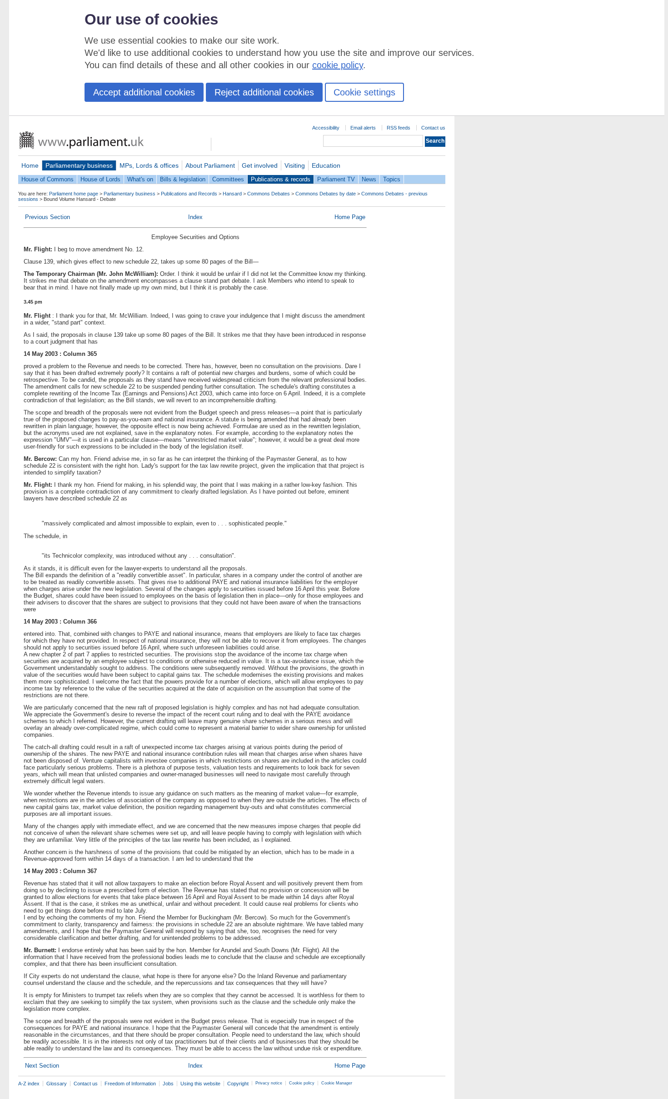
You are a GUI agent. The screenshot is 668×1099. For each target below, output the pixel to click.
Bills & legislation (182, 179)
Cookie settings (364, 92)
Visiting (294, 165)
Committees (228, 179)
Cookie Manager (336, 1083)
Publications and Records (189, 193)
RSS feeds (398, 127)
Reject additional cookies (264, 92)
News (369, 179)
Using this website (200, 1083)
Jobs (168, 1083)
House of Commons (47, 179)
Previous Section (47, 217)
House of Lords (100, 179)
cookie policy (337, 65)
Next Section (42, 1065)
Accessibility (325, 127)
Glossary (56, 1083)
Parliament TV (336, 179)
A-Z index (29, 1083)
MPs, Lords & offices (149, 165)
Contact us (433, 127)
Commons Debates (268, 193)
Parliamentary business (79, 165)
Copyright (238, 1083)
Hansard (232, 193)
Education (326, 165)
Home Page (349, 217)
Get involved (260, 165)
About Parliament (210, 165)
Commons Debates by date (325, 193)
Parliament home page (73, 193)
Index (195, 217)
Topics (391, 179)
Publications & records (280, 179)
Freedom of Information (130, 1083)
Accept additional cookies (144, 92)
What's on (140, 179)
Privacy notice (268, 1083)
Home (30, 165)
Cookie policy (301, 1083)
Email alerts (363, 127)
